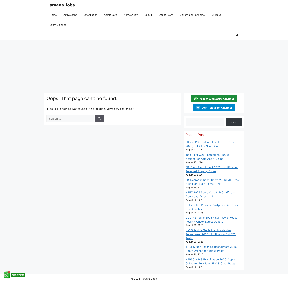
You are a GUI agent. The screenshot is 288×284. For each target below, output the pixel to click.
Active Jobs (70, 14)
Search (234, 122)
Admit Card (110, 14)
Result (148, 14)
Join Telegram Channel (217, 107)
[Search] (99, 118)
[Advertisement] (144, 65)
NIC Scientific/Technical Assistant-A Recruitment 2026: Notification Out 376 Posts (211, 234)
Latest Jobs (90, 14)
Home (53, 14)
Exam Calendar (59, 24)
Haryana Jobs (60, 4)
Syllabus (217, 14)
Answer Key (131, 14)
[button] (237, 35)
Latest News (166, 14)
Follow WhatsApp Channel (217, 98)
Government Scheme (192, 14)
